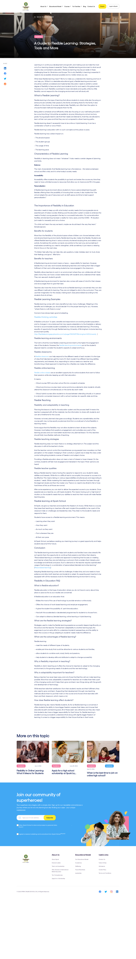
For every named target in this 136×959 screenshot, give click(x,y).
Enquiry (102, 6)
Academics (38, 36)
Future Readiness (80, 869)
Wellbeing (78, 866)
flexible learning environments (70, 345)
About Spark (55, 859)
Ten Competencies (57, 875)
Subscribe (49, 818)
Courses (67, 6)
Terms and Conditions (105, 873)
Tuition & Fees (102, 863)
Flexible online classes (42, 373)
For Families (76, 6)
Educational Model (55, 6)
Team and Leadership (58, 866)
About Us (43, 6)
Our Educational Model (81, 859)
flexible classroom (42, 356)
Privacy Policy (76, 825)
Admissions (102, 866)
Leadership (78, 873)
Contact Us (91, 6)
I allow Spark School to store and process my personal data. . (50, 826)
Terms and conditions (65, 825)
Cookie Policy (102, 869)
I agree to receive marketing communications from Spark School (42, 834)
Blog (84, 6)
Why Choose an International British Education (60, 870)
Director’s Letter (56, 863)
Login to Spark (113, 6)
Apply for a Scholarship (58, 878)
